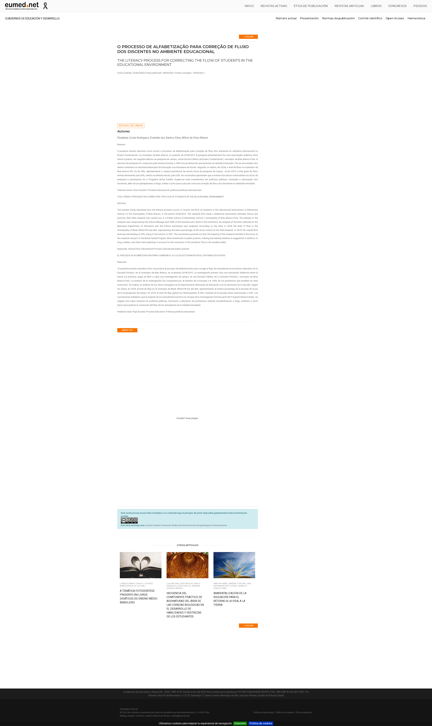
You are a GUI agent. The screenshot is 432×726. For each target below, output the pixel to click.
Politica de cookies (260, 723)
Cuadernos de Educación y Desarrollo (32, 18)
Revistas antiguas (349, 6)
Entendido (240, 723)
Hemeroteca (416, 18)
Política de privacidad (264, 712)
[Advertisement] (187, 98)
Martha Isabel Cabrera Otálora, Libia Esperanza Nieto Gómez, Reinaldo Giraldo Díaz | (232, 585)
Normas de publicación (338, 18)
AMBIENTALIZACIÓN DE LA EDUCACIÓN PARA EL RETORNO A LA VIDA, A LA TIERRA (229, 599)
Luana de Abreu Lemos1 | (132, 583)
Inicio (249, 6)
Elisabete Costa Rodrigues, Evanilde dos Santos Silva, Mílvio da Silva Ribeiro (162, 137)
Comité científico (370, 18)
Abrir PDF (127, 330)
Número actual (286, 18)
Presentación (309, 18)
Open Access (395, 18)
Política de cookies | (286, 712)
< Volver (248, 36)
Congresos (397, 6)
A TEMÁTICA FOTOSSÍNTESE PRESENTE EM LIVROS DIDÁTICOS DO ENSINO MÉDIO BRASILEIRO (138, 596)
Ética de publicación (311, 6)
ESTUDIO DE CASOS (131, 125)
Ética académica (304, 712)
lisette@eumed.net (129, 709)
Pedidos (420, 6)
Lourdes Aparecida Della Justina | (136, 584)
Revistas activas (274, 6)
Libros (376, 6)
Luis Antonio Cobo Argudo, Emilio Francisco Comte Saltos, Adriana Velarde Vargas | (183, 585)
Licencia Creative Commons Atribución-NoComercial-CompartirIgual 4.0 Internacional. (185, 525)
